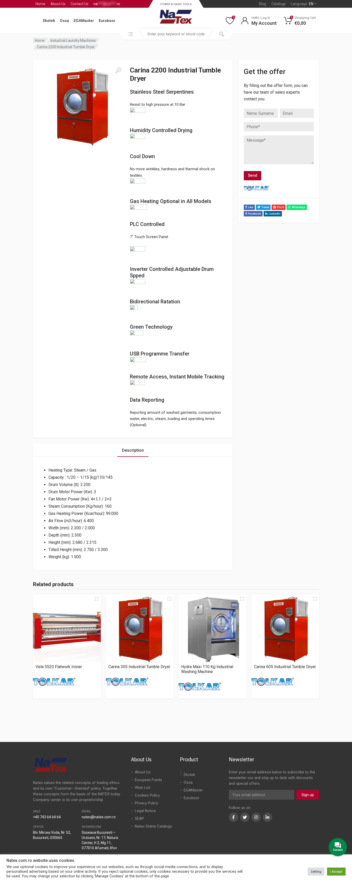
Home (40, 4)
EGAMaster (84, 20)
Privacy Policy (146, 803)
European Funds (148, 780)
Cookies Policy (147, 795)
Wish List (142, 787)
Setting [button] (316, 871)
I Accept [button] (336, 871)
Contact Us (79, 4)
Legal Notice (145, 810)
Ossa (64, 20)
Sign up (307, 794)
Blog (262, 4)
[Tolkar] (54, 681)
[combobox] (176, 34)
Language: (302, 4)
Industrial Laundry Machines (73, 40)
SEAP (139, 818)
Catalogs (278, 4)
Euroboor (107, 20)
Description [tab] (133, 450)
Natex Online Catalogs (153, 826)
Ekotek (49, 20)
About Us (58, 4)
